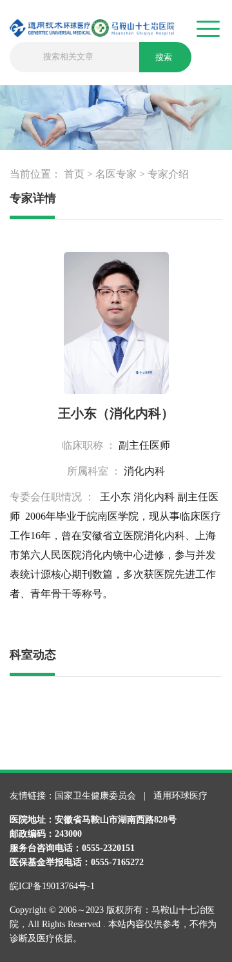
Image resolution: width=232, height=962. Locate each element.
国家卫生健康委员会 (97, 796)
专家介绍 (168, 174)
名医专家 (116, 174)
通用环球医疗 (180, 796)
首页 (74, 174)
